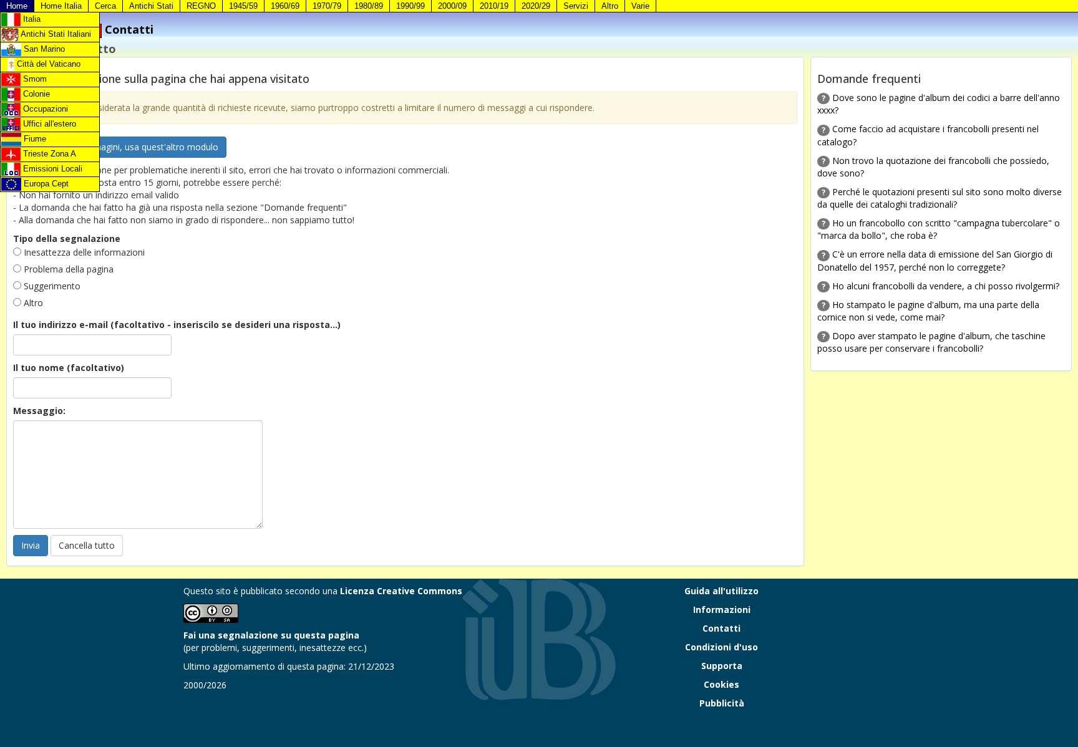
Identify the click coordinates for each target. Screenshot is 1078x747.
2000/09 (452, 6)
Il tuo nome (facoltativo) (68, 367)
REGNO (201, 6)
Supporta (721, 666)
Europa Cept (45, 183)
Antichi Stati (151, 6)
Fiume (33, 138)
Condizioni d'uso (721, 647)
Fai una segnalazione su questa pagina (271, 635)
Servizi (575, 6)
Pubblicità (721, 703)
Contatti (721, 628)
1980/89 (368, 6)
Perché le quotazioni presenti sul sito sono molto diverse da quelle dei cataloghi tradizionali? (939, 198)
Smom (34, 79)
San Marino (43, 49)
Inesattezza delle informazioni (83, 252)
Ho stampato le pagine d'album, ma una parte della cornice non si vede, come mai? (928, 311)
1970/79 (327, 6)
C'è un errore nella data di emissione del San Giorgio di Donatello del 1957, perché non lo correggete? (934, 260)
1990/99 (410, 6)
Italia (31, 19)
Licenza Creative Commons (401, 591)
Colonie (35, 94)
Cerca (105, 6)
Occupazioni (44, 108)
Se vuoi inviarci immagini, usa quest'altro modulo (119, 147)
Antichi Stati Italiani (55, 34)
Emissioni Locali (51, 168)
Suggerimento (50, 286)
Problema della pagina (67, 269)
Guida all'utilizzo (721, 591)
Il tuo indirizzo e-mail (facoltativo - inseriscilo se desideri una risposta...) (177, 324)
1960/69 (285, 6)
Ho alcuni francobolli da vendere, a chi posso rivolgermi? (945, 286)
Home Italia (61, 6)
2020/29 (536, 6)
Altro (609, 6)
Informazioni (721, 609)
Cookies (721, 684)
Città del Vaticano (47, 64)
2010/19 (494, 6)
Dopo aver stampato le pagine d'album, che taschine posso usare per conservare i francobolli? (931, 342)
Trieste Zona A (48, 153)
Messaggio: (39, 411)
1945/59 (243, 6)
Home (16, 6)
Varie (640, 6)
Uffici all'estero (48, 123)
